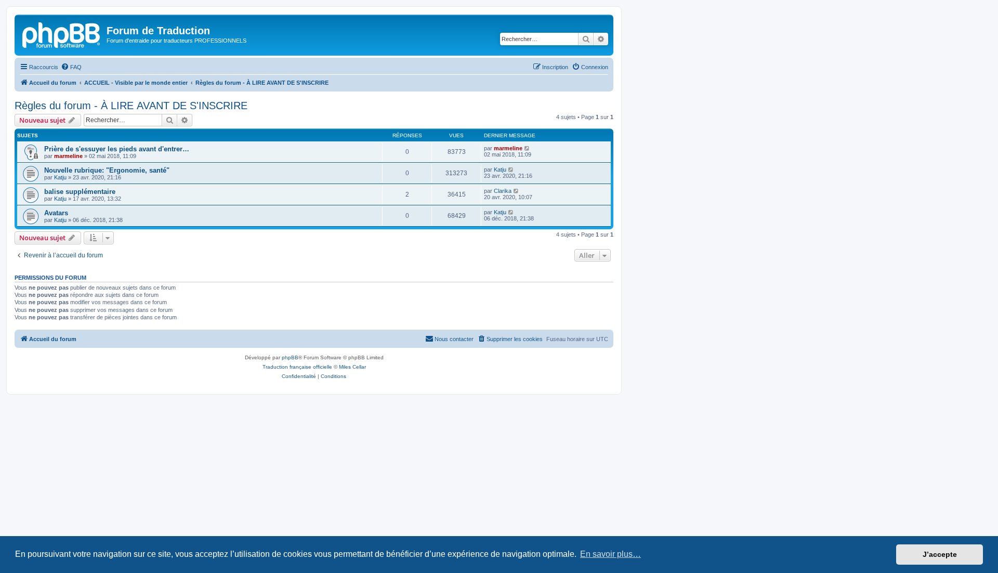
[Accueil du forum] (62, 33)
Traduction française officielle (297, 367)
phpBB (290, 357)
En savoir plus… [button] (610, 554)
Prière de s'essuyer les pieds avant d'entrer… (116, 149)
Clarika (502, 191)
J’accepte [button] (940, 554)
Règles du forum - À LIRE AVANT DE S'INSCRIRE (131, 105)
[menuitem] (71, 67)
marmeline (68, 156)
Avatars (56, 213)
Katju (60, 177)
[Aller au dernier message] (527, 148)
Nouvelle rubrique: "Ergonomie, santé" (106, 170)
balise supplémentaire (79, 192)
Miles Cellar (352, 367)
